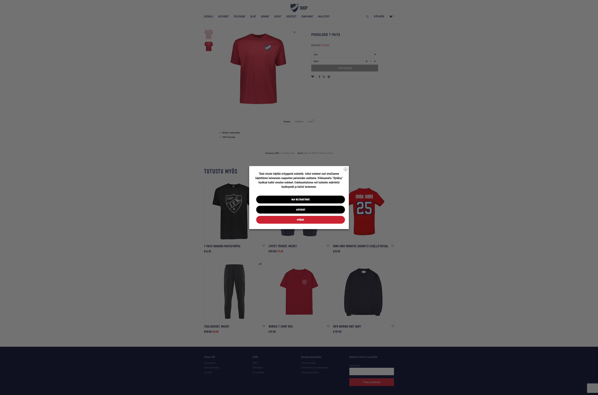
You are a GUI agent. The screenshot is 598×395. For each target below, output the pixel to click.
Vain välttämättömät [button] (300, 199)
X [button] (345, 169)
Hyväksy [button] (300, 219)
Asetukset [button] (300, 209)
